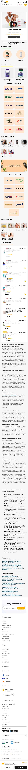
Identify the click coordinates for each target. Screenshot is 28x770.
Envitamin (21, 568)
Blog (3, 664)
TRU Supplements (22, 308)
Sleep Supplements (13, 587)
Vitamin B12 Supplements (19, 583)
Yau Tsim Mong (5, 708)
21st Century (11, 564)
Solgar (8, 560)
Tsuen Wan (4, 719)
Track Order (4, 632)
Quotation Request (6, 625)
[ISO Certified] (14, 742)
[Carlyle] (19, 105)
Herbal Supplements (6, 576)
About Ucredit (5, 660)
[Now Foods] (9, 89)
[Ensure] (19, 204)
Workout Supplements (16, 579)
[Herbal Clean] (19, 180)
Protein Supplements (16, 586)
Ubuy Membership (6, 640)
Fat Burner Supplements (18, 588)
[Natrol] (9, 105)
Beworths (15, 566)
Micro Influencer (5, 638)
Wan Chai (4, 717)
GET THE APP (21, 767)
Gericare (4, 560)
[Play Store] (14, 731)
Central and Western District (8, 704)
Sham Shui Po (5, 711)
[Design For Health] (19, 121)
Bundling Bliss (5, 564)
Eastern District (5, 715)
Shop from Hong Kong (17, 751)
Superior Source (18, 565)
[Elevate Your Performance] (14, 19)
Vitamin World (5, 566)
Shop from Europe (16, 754)
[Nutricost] (19, 97)
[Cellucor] (19, 188)
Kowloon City (5, 706)
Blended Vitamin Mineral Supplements (10, 591)
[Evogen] (9, 180)
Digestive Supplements (7, 588)
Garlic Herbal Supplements (7, 592)
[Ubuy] (6, 2)
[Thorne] (9, 113)
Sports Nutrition (15, 575)
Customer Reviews (6, 653)
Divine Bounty (5, 569)
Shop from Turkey (6, 754)
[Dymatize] (19, 196)
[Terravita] (9, 204)
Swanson (17, 562)
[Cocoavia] (14, 212)
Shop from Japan (6, 751)
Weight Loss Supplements (7, 583)
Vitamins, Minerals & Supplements (10, 395)
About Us (4, 621)
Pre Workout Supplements (7, 580)
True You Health (22, 320)
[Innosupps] (9, 188)
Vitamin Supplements (6, 586)
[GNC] (9, 129)
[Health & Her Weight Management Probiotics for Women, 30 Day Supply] (5, 276)
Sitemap (4, 629)
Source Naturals (17, 561)
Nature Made (5, 565)
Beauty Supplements (6, 575)
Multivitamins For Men (18, 577)
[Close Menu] (1, 3)
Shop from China (15, 753)
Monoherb (17, 560)
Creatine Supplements (7, 590)
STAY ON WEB (7, 767)
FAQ (3, 657)
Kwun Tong (4, 713)
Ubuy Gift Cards (5, 662)
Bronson (11, 566)
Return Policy (5, 655)
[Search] (25, 5)
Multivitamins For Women (7, 577)
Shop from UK (14, 749)
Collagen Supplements (16, 595)
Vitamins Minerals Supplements (8, 584)
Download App (5, 649)
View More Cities (6, 722)
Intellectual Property (6, 627)
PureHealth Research (22, 248)
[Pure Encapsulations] (19, 89)
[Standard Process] (9, 97)
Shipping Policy (5, 636)
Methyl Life (11, 561)
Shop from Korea (6, 753)
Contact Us (4, 623)
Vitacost (12, 560)
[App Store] (5, 731)
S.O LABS (24, 260)
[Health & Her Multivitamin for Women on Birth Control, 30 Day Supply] (4, 289)
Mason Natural (5, 561)
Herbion (4, 568)
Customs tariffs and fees (8, 634)
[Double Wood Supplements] (9, 121)
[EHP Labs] (9, 196)
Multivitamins (14, 576)
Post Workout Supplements (8, 581)
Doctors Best (15, 568)
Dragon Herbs (9, 568)
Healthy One (11, 565)
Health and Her (22, 272)
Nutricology (20, 566)
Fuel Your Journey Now (14, 37)
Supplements (5, 587)
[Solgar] (19, 113)
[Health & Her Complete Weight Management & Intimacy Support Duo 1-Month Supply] (4, 336)
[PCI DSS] (5, 743)
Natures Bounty (18, 564)
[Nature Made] (19, 129)
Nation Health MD (22, 298)
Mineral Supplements (6, 595)
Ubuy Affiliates (5, 666)
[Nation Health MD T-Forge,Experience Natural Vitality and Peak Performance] (4, 301)
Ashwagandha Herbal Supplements (9, 594)
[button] (17, 2)
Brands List (4, 651)
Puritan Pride (5, 562)
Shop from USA (6, 749)
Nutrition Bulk (11, 562)
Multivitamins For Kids (6, 579)
